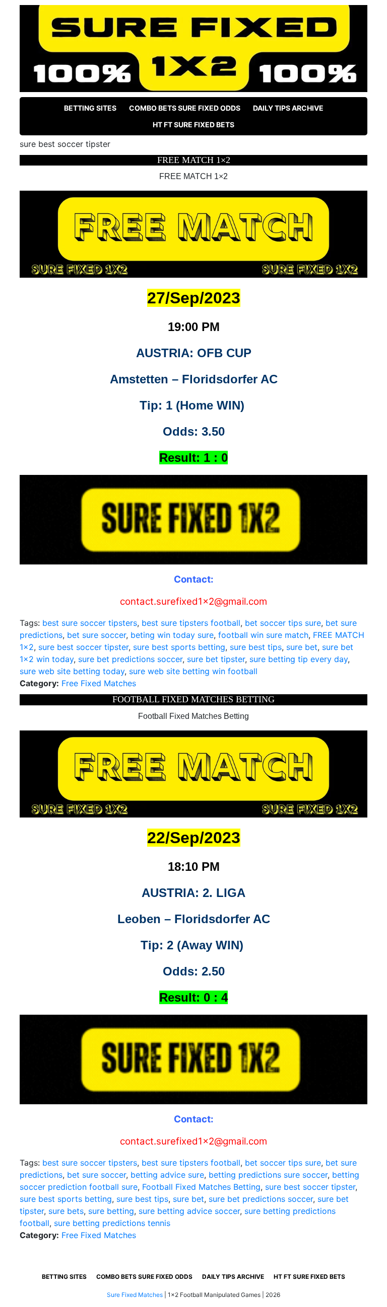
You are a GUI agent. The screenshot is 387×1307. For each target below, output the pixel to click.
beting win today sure (172, 635)
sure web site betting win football (193, 671)
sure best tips (256, 647)
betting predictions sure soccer (268, 1175)
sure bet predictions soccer (130, 659)
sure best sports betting (179, 647)
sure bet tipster (216, 659)
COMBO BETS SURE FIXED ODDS (184, 108)
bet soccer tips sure (283, 623)
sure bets (66, 1211)
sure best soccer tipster (83, 647)
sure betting (111, 1211)
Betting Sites (90, 108)
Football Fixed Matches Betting (201, 1187)
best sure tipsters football (191, 623)
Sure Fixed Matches (135, 1294)
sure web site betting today (72, 671)
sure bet (301, 647)
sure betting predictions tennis (112, 1223)
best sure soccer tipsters (89, 623)
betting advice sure (167, 1175)
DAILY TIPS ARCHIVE (288, 108)
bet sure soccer (96, 635)
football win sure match (263, 635)
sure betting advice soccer (189, 1211)
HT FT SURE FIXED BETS (193, 124)
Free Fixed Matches (98, 683)
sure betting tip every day (298, 659)
